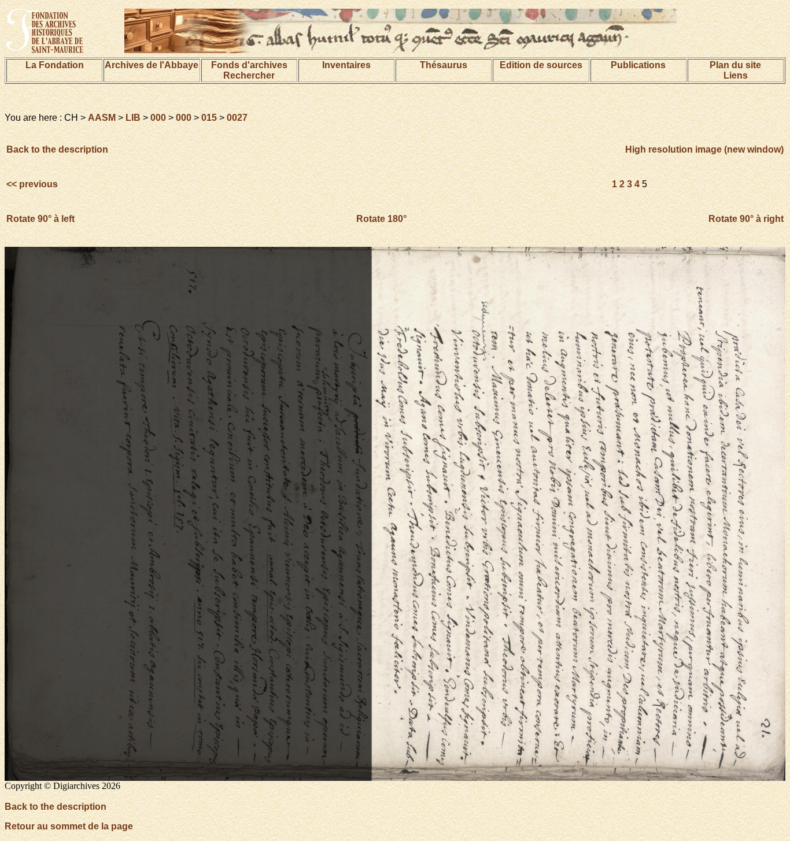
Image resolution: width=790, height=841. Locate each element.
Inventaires (346, 65)
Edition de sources (541, 65)
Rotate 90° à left (40, 219)
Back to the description (57, 149)
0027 (237, 118)
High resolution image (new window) (704, 149)
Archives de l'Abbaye (151, 65)
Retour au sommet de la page (69, 826)
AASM (102, 118)
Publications (638, 65)
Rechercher (249, 75)
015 (209, 118)
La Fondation (54, 65)
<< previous (33, 184)
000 (158, 118)
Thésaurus (443, 65)
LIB (133, 118)
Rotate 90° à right (746, 219)
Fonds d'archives (249, 65)
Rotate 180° (381, 219)
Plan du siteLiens (735, 70)
